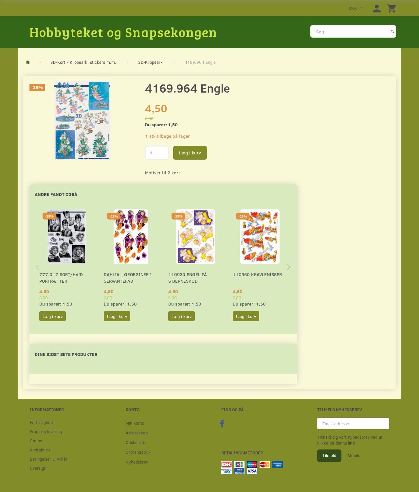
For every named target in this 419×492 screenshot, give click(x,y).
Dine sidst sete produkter (66, 354)
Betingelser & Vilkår (48, 459)
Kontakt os (40, 449)
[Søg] (392, 31)
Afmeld (353, 455)
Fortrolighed (41, 422)
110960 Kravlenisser (257, 274)
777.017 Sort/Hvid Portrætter (61, 277)
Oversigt (38, 468)
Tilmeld (329, 455)
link (351, 443)
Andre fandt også (56, 194)
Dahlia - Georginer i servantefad (128, 277)
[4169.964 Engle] (82, 120)
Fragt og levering (46, 431)
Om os (36, 440)
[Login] (377, 8)
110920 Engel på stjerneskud (187, 277)
